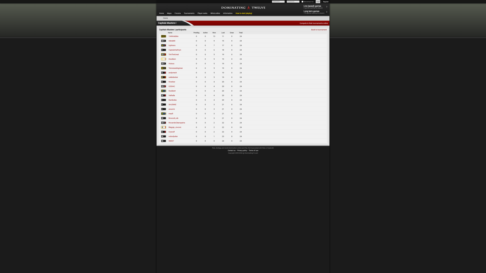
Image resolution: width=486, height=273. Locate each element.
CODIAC (172, 86)
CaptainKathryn (175, 50)
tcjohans (172, 45)
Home (161, 13)
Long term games (314, 12)
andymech (173, 73)
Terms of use (253, 150)
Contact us (232, 150)
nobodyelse (173, 136)
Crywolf (172, 132)
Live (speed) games (313, 7)
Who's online (215, 13)
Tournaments (189, 13)
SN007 (171, 141)
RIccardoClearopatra (177, 123)
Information (227, 13)
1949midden (173, 36)
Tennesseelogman (176, 68)
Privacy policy (242, 150)
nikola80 (172, 41)
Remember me (308, 2)
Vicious (171, 64)
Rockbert (172, 91)
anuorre (172, 109)
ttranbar (172, 82)
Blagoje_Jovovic (175, 127)
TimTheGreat (174, 54)
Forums (178, 13)
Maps (169, 13)
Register (326, 2)
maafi (171, 114)
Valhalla (172, 95)
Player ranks (202, 13)
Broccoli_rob (173, 118)
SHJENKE (172, 105)
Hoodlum (172, 59)
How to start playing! (244, 13)
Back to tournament (319, 30)
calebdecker (173, 77)
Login (318, 2)
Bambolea (173, 100)
